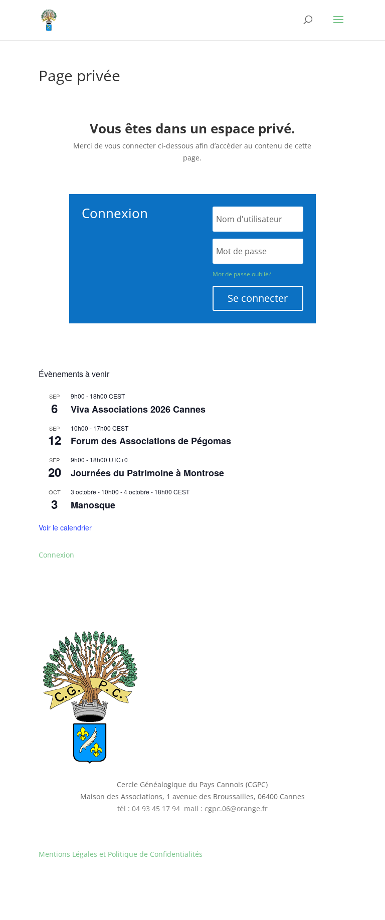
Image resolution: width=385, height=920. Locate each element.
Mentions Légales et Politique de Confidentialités (121, 854)
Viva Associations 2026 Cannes (138, 409)
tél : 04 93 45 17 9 (146, 808)
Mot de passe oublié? (242, 274)
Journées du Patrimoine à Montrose (147, 472)
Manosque (93, 504)
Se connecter (258, 298)
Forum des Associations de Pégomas (151, 440)
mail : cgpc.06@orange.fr (226, 808)
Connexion (56, 555)
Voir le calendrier (65, 527)
